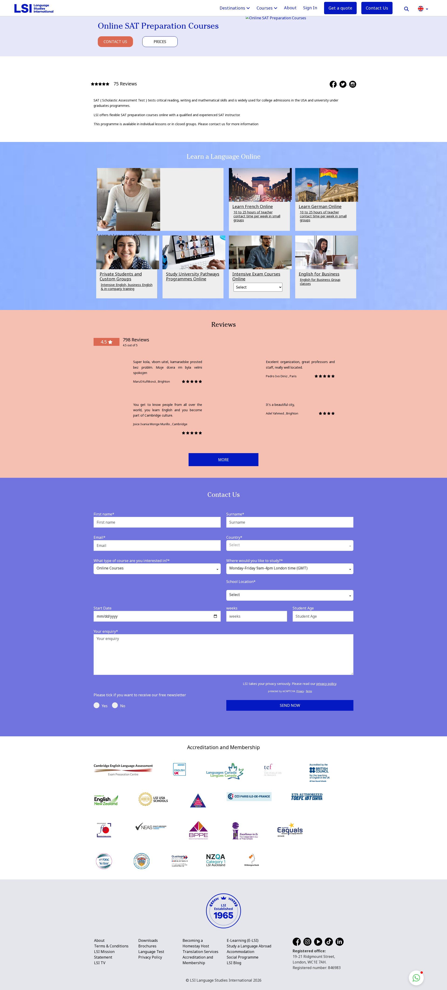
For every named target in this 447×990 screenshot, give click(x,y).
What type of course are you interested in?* (132, 560)
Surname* (235, 514)
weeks (231, 608)
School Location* (241, 581)
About (290, 7)
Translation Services (200, 951)
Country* (234, 537)
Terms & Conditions (111, 946)
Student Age (303, 608)
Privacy (300, 691)
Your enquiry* (106, 631)
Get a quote (340, 8)
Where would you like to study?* (254, 560)
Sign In (310, 7)
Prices (160, 41)
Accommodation (240, 951)
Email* (99, 537)
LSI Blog (234, 962)
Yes (105, 705)
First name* (104, 514)
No (122, 705)
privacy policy (326, 683)
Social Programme (242, 957)
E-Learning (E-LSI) (242, 940)
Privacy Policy (150, 957)
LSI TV (99, 962)
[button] (423, 8)
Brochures (147, 946)
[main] (223, 368)
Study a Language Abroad (249, 946)
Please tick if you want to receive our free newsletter (140, 694)
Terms (309, 691)
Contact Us (377, 8)
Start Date (103, 608)
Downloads (148, 940)
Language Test (151, 951)
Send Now (290, 705)
